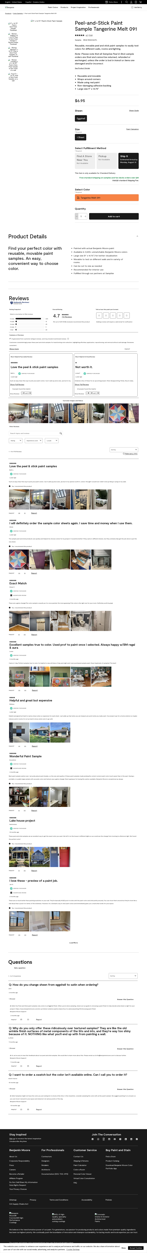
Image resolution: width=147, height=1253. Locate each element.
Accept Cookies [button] (136, 1248)
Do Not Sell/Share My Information (23, 1182)
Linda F (77, 373)
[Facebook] (93, 1139)
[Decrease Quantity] (76, 216)
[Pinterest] (115, 1139)
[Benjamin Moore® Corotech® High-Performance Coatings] (20, 1217)
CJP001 (10, 1038)
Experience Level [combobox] (32, 440)
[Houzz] (126, 1139)
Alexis (11, 527)
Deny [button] (124, 1248)
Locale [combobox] (49, 440)
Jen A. (11, 884)
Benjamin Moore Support (18, 1011)
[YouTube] (109, 1139)
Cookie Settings (73, 1249)
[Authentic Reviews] (20, 303)
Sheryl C (12, 587)
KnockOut (12, 760)
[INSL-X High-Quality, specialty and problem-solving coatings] (63, 1217)
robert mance (12, 1078)
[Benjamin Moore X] (120, 1139)
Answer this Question (125, 999)
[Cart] (140, 2)
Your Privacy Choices (18, 1189)
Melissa (11, 704)
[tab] (13, 27)
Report (34, 513)
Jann (9, 988)
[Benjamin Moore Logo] (12, 7)
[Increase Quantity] (85, 216)
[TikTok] (137, 1139)
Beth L (13, 373)
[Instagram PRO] (104, 1139)
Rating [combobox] (13, 440)
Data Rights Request (17, 1185)
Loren (11, 651)
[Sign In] (131, 2)
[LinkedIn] (131, 1139)
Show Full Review (17, 384)
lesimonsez (13, 824)
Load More (73, 943)
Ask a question (19, 968)
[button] (35, 2)
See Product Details (82, 68)
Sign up (12, 1138)
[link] (135, 2)
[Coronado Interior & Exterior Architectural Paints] (106, 1217)
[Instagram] (98, 1139)
